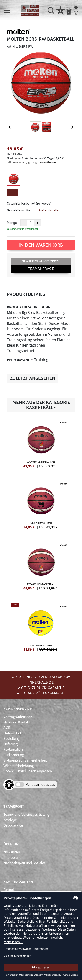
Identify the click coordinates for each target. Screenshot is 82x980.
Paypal (8, 890)
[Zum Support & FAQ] (60, 9)
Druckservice (13, 825)
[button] (7, 10)
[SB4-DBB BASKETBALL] (41, 629)
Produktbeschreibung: (29, 307)
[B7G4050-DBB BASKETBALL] (41, 445)
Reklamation (13, 749)
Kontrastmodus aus (40, 784)
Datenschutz (13, 733)
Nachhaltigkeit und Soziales (24, 863)
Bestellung (11, 738)
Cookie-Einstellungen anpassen (27, 771)
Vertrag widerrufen (17, 717)
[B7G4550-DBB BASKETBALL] (41, 567)
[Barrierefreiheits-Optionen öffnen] (9, 784)
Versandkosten (47, 162)
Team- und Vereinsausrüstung (26, 814)
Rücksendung (13, 755)
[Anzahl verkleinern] (23, 222)
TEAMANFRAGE (41, 269)
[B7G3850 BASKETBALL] (41, 506)
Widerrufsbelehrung (18, 766)
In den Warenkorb (41, 245)
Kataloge (10, 820)
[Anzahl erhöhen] (37, 222)
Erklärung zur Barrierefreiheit (25, 760)
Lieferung (10, 744)
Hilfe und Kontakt (16, 722)
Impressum (12, 857)
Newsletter (11, 852)
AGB (6, 727)
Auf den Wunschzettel (43, 261)
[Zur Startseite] (30, 10)
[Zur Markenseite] (18, 32)
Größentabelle (48, 210)
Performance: (20, 360)
